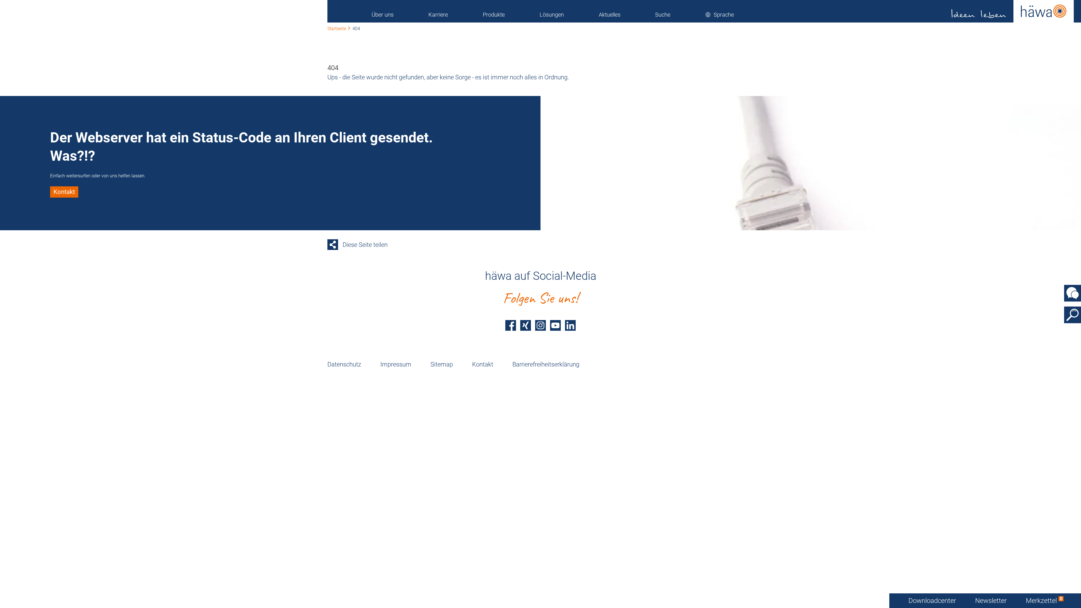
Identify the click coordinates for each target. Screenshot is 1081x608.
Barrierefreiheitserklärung (545, 364)
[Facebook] (510, 325)
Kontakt (482, 364)
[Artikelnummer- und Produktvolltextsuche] (1072, 315)
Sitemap (441, 364)
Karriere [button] (438, 14)
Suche (662, 14)
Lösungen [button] (552, 14)
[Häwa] (1012, 11)
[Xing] (525, 325)
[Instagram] (540, 325)
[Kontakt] (1072, 293)
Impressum (395, 364)
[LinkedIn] (570, 325)
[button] (719, 14)
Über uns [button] (383, 14)
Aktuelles (609, 14)
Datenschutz (344, 364)
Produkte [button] (494, 14)
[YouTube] (555, 325)
